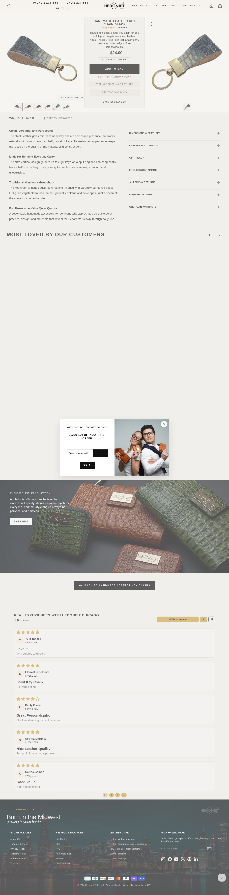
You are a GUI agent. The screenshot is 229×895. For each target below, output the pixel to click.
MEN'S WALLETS (78, 3)
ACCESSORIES (166, 6)
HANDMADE (140, 6)
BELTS (60, 8)
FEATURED (190, 6)
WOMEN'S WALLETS (46, 3)
